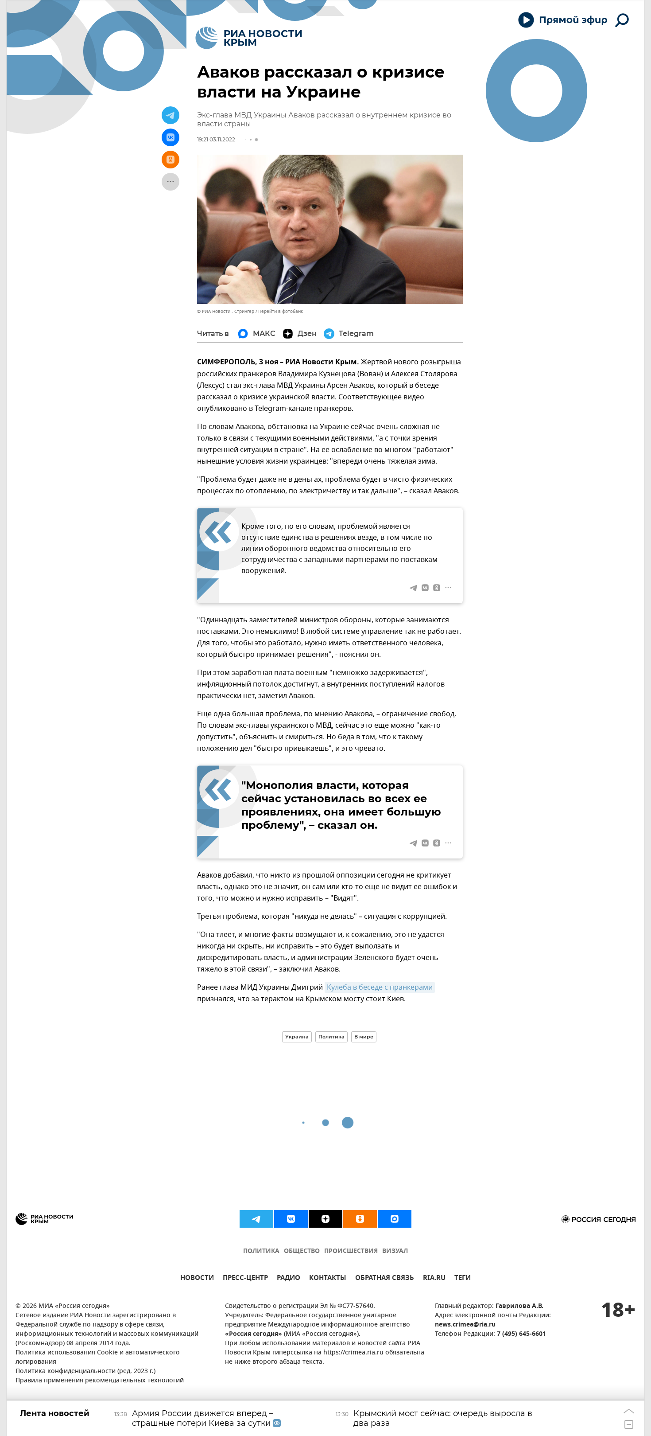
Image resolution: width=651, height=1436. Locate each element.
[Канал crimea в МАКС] (394, 1219)
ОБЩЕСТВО (302, 1251)
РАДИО (288, 1279)
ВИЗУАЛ (395, 1251)
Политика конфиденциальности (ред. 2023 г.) (85, 1371)
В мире (363, 1037)
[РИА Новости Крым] (248, 38)
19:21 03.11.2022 (216, 139)
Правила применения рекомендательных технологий (100, 1381)
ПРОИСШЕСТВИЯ (351, 1251)
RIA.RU (434, 1279)
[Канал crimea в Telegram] (256, 1219)
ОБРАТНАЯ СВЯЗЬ (384, 1279)
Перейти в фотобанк (280, 311)
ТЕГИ (462, 1279)
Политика (331, 1037)
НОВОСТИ (197, 1279)
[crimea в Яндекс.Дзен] (325, 1219)
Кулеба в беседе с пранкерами (380, 987)
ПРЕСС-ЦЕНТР (245, 1279)
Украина (297, 1037)
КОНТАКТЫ (327, 1279)
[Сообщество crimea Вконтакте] (291, 1219)
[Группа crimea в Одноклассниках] (360, 1219)
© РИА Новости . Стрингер (225, 311)
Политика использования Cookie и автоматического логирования (98, 1357)
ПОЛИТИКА (261, 1251)
